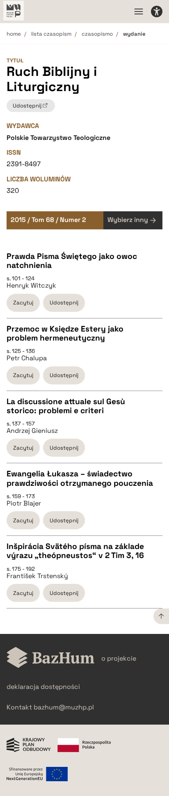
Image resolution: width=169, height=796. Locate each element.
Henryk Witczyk (31, 285)
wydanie (134, 33)
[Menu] (139, 11)
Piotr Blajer (24, 503)
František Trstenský (37, 576)
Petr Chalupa (27, 358)
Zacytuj (23, 302)
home (14, 33)
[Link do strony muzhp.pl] (13, 11)
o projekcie (118, 658)
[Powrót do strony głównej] (51, 658)
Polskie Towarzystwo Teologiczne (58, 137)
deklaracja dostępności (43, 686)
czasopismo (97, 33)
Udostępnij (64, 302)
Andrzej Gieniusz (32, 431)
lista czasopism (51, 33)
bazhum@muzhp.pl (64, 707)
